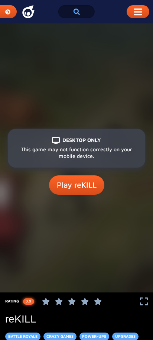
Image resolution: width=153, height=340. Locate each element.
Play (77, 184)
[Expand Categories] (8, 11)
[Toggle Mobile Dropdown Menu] (138, 11)
